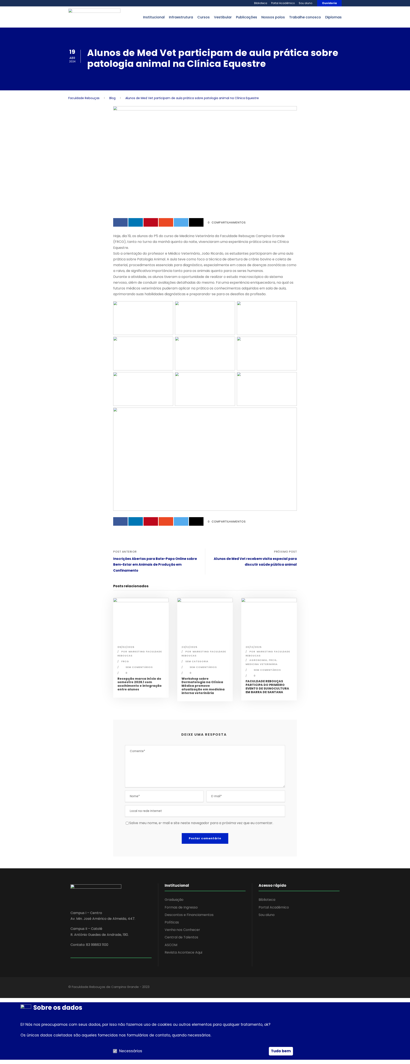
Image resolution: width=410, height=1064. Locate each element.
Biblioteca (260, 3)
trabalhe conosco (305, 17)
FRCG (125, 661)
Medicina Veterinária (262, 664)
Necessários (130, 1051)
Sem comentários (139, 667)
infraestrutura (181, 17)
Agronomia (258, 660)
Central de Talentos (181, 937)
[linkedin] (314, 987)
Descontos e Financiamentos (189, 914)
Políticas (172, 922)
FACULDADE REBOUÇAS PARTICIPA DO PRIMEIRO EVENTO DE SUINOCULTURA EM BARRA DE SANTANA (267, 686)
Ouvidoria (329, 3)
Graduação (174, 899)
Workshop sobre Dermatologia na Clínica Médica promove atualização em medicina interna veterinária (203, 686)
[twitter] (322, 987)
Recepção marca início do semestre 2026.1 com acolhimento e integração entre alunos (139, 684)
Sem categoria (196, 661)
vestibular (223, 17)
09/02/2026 (125, 647)
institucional (154, 17)
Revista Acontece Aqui (183, 952)
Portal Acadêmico (283, 3)
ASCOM (171, 944)
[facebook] (307, 987)
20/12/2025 (254, 647)
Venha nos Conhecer (182, 929)
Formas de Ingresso (181, 907)
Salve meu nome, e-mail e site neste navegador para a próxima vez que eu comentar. (201, 822)
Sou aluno (305, 3)
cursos (203, 17)
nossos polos (273, 17)
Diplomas (333, 17)
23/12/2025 (189, 647)
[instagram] (329, 987)
